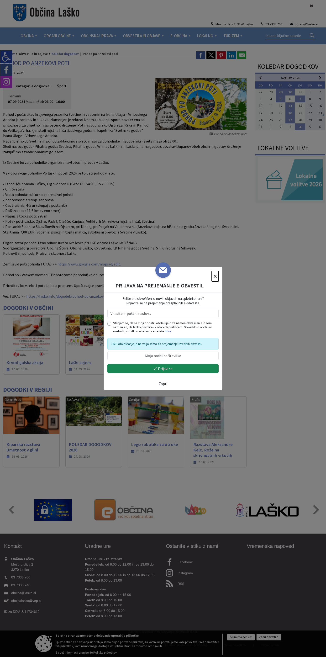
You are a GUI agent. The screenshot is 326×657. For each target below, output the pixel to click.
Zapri (163, 383)
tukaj (168, 331)
